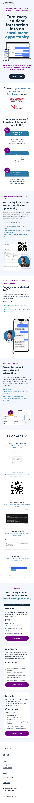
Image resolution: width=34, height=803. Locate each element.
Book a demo (17, 76)
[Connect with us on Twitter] (8, 755)
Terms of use (6, 782)
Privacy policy (7, 780)
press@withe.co (7, 767)
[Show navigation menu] (31, 3)
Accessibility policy (8, 777)
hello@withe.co (7, 765)
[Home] (9, 3)
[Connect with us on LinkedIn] (4, 755)
